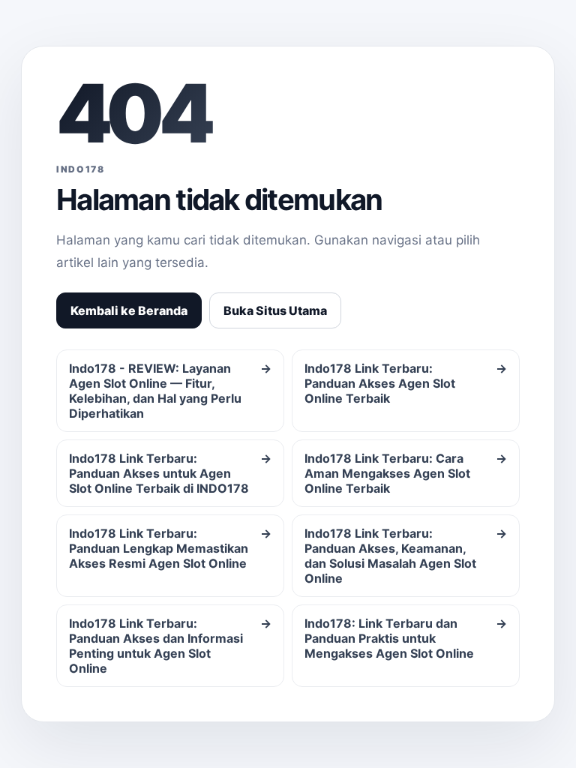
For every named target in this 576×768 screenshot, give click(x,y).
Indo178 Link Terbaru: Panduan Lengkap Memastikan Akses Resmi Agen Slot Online (170, 548)
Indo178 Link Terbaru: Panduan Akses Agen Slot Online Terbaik (405, 383)
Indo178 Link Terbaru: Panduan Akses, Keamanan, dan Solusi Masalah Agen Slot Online (405, 556)
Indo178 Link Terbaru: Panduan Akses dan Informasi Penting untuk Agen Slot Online (170, 646)
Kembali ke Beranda (129, 310)
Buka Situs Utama (275, 310)
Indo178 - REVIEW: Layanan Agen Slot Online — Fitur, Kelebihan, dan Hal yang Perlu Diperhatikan (170, 391)
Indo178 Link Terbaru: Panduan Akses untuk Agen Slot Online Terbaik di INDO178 (170, 473)
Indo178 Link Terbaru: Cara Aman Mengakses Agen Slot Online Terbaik (405, 473)
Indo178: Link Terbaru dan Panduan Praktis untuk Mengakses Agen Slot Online (405, 638)
